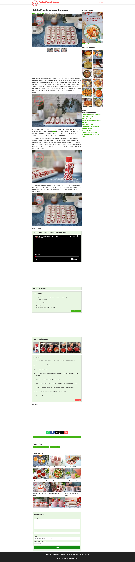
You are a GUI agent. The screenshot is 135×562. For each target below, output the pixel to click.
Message (36, 518)
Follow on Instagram (72, 554)
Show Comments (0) (57, 437)
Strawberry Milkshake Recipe (55, 508)
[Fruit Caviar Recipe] (98, 54)
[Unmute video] (57, 248)
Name (35, 531)
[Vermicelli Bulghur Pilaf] (98, 102)
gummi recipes (37, 446)
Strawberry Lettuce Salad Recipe (56, 480)
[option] (50, 50)
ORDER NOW (86, 43)
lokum (54, 131)
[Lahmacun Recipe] (87, 102)
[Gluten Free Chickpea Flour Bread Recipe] (87, 64)
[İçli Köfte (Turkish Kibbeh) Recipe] (87, 93)
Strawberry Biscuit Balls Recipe (71, 466)
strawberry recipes (54, 446)
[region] (57, 64)
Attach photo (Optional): (40, 541)
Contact (48, 554)
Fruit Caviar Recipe (37, 466)
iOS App (63, 554)
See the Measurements (75, 310)
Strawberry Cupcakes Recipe (39, 508)
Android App (55, 554)
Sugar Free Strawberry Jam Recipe (40, 480)
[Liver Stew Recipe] (87, 73)
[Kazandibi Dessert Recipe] (98, 64)
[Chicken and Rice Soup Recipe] (98, 93)
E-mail (35, 536)
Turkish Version (84, 554)
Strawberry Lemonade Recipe (71, 480)
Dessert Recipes (40, 13)
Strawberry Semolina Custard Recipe (72, 508)
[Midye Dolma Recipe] (87, 83)
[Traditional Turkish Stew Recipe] (98, 83)
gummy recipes (45, 446)
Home (33, 13)
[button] (34, 31)
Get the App (77, 400)
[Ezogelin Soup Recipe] (98, 73)
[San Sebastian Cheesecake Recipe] (87, 54)
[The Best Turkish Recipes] (45, 5)
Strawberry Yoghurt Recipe (54, 466)
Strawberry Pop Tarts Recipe (55, 493)
